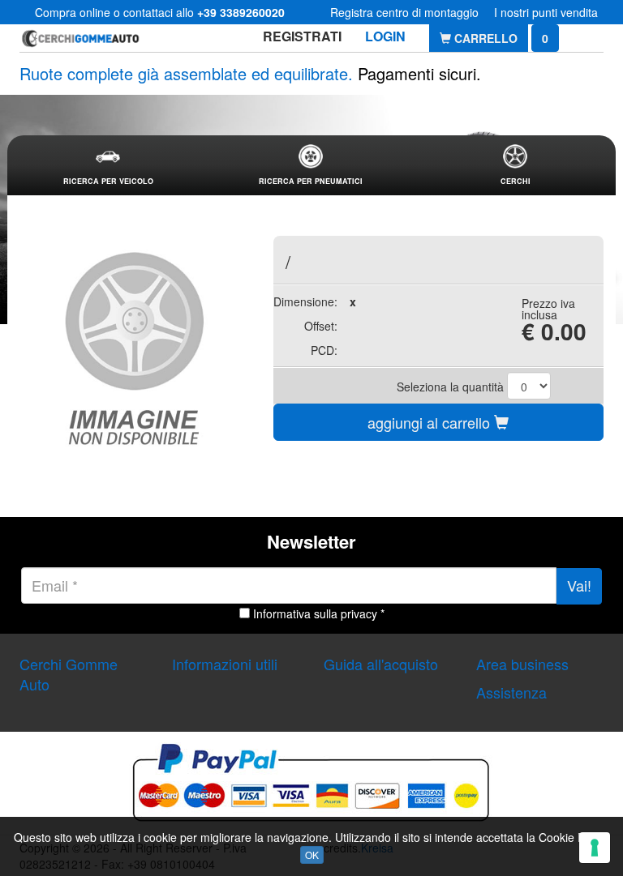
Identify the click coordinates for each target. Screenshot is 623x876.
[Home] (80, 38)
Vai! (579, 585)
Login (385, 36)
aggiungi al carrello (430, 422)
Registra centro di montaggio (404, 12)
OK (312, 854)
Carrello (484, 38)
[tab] (107, 165)
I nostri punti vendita (546, 12)
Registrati (302, 36)
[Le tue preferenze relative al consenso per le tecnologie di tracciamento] (594, 847)
